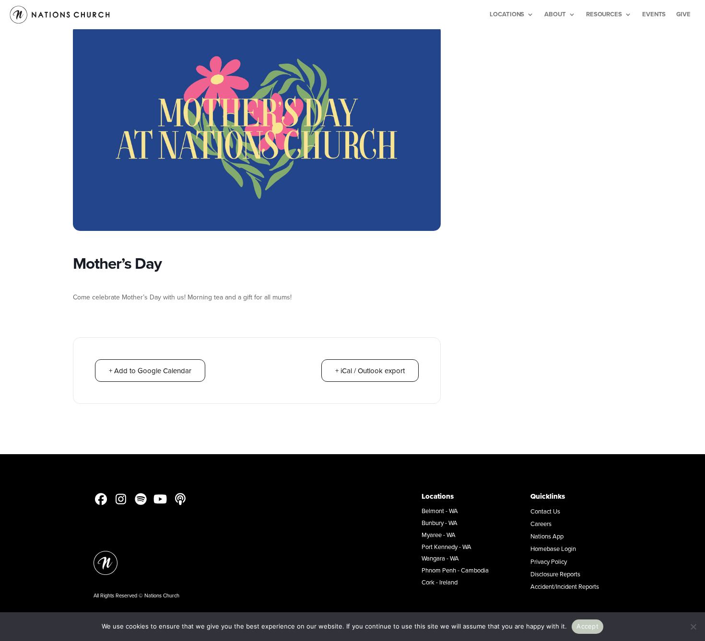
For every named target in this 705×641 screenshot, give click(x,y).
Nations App (547, 536)
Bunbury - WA (440, 522)
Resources (604, 14)
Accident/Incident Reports (564, 586)
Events (654, 14)
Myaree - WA (439, 534)
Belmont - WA (440, 510)
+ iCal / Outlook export (370, 371)
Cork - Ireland (440, 582)
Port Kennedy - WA (446, 546)
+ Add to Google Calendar (150, 371)
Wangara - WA (440, 558)
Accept (587, 626)
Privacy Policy (548, 561)
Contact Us (545, 511)
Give (683, 14)
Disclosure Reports (555, 574)
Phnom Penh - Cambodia (455, 570)
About (555, 14)
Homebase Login (553, 548)
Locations (507, 14)
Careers (541, 523)
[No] (693, 626)
